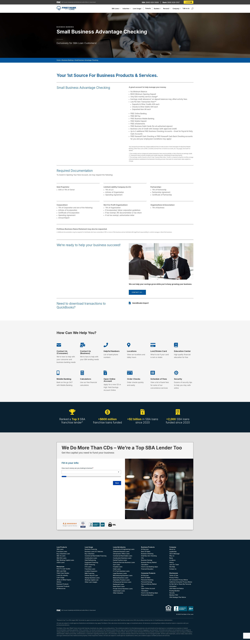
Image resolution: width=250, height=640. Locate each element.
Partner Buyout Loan (91, 575)
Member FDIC (173, 595)
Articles (59, 582)
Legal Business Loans (120, 573)
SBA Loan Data (61, 571)
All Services (145, 549)
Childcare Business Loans (121, 551)
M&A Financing (89, 573)
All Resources (61, 588)
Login (188, 2)
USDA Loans (61, 562)
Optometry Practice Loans (121, 580)
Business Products (62, 584)
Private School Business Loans (123, 588)
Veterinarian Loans (119, 591)
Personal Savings (146, 582)
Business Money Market (149, 562)
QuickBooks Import (140, 303)
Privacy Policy (173, 577)
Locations (132, 351)
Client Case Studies (63, 573)
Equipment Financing (91, 562)
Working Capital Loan (91, 580)
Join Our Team (174, 564)
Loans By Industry (62, 575)
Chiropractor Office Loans (121, 553)
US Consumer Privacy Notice (178, 580)
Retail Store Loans (119, 586)
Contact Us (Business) (85, 352)
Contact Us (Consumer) (62, 352)
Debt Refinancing (90, 560)
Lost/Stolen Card (158, 351)
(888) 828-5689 (152, 2)
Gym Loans (116, 564)
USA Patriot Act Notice (176, 588)
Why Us (171, 556)
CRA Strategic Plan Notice (177, 597)
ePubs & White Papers (64, 580)
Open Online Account (109, 380)
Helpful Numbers (112, 351)
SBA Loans (60, 549)
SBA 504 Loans (61, 558)
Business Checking (147, 553)
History (171, 562)
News (171, 558)
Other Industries (118, 593)
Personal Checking (147, 580)
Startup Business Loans (92, 578)
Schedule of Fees (158, 379)
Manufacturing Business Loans (122, 575)
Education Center (182, 351)
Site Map (172, 567)
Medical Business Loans (120, 578)
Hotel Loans (117, 569)
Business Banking (67, 60)
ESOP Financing (90, 564)
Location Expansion (91, 571)
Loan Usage (60, 577)
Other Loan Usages (91, 582)
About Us (172, 549)
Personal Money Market (149, 584)
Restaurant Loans (118, 584)
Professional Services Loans (122, 582)
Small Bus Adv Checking (149, 556)
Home (58, 60)
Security (178, 379)
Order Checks (133, 379)
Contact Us (137, 292)
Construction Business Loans (122, 558)
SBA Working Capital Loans (65, 560)
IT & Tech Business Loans (121, 571)
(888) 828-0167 (173, 2)
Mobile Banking (64, 379)
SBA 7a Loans (61, 556)
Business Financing (91, 549)
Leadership (173, 551)
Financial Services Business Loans (124, 562)
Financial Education (147, 569)
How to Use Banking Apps (149, 567)
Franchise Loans (62, 551)
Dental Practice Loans (120, 560)
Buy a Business (89, 553)
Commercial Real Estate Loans (122, 556)
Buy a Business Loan (63, 553)
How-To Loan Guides (63, 569)
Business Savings (146, 560)
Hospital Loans (117, 567)
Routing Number (174, 591)
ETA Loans (88, 567)
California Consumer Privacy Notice (180, 582)
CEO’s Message (174, 553)
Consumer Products (63, 586)
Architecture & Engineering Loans (123, 549)
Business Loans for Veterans (94, 551)
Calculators (85, 379)
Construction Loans (91, 558)
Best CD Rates (145, 551)
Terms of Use (173, 575)
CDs (142, 558)
